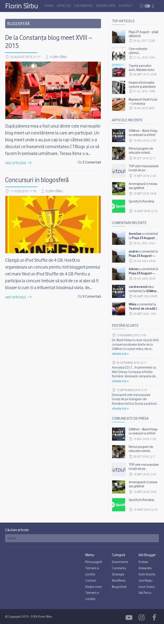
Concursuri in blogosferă (37, 180)
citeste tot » (120, 354)
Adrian (134, 269)
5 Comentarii (91, 162)
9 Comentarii (91, 296)
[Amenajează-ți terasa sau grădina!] (118, 188)
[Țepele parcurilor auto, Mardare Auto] (118, 70)
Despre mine (106, 5)
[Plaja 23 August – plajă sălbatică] (118, 36)
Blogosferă (119, 587)
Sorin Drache (147, 574)
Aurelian (135, 234)
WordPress (118, 580)
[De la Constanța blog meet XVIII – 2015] (53, 90)
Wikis (132, 304)
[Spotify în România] (118, 206)
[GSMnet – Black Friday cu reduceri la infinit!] (118, 135)
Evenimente (83, 5)
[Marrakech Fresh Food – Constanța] (118, 104)
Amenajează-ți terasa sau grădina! (143, 186)
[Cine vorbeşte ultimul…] (118, 53)
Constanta (119, 568)
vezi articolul (16, 163)
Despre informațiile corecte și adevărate (142, 85)
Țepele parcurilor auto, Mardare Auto (141, 68)
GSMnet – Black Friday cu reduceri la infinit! (143, 133)
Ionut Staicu (147, 587)
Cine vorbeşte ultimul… (138, 51)
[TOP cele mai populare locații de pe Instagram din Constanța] (118, 171)
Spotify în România (141, 201)
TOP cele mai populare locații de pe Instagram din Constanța (144, 172)
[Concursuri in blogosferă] (53, 224)
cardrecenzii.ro (140, 287)
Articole (64, 5)
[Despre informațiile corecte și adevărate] (118, 87)
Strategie (118, 574)
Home (49, 5)
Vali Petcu (145, 593)
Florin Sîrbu (21, 6)
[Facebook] (129, 617)
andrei (133, 251)
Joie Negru (145, 580)
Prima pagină (93, 562)
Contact (126, 5)
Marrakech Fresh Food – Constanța (143, 101)
